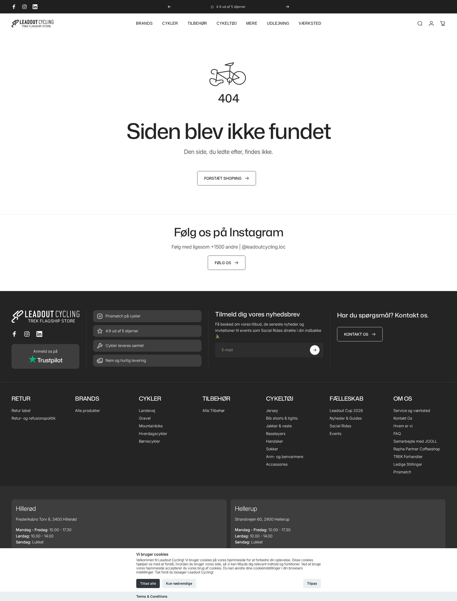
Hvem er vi (403, 425)
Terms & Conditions (151, 596)
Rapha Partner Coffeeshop (416, 448)
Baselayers (275, 433)
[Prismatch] (147, 316)
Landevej (147, 410)
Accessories (277, 464)
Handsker (274, 441)
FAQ (397, 433)
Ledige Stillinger (407, 464)
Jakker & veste (279, 425)
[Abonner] (315, 350)
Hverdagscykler (153, 433)
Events (335, 433)
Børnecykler (149, 441)
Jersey (272, 410)
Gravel (145, 418)
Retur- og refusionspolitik (33, 418)
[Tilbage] (169, 6)
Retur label (21, 410)
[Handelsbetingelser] (147, 346)
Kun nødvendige (179, 583)
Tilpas (312, 583)
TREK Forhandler (408, 456)
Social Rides (340, 425)
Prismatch (402, 472)
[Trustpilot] (45, 356)
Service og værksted (411, 410)
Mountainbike (151, 425)
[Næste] (287, 6)
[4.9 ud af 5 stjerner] (147, 331)
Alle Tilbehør (213, 410)
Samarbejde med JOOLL (415, 441)
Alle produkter (87, 410)
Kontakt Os (402, 418)
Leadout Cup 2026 (346, 410)
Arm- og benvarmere (284, 456)
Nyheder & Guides (346, 418)
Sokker (272, 448)
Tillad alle (148, 583)
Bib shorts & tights (282, 418)
